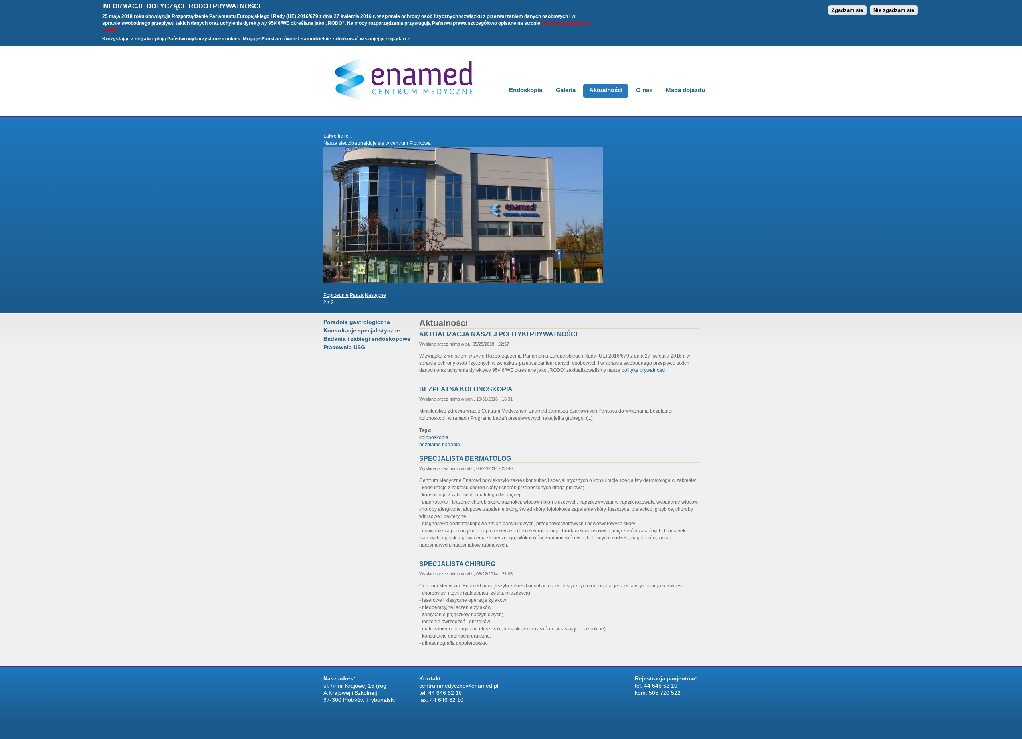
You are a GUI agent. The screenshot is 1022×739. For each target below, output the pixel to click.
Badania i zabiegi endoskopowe (366, 339)
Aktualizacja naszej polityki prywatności (498, 334)
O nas (644, 90)
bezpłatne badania (439, 444)
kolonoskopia (433, 437)
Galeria (566, 90)
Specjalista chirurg (457, 564)
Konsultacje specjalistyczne (361, 330)
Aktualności (605, 90)
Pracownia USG (344, 347)
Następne (375, 295)
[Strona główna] (400, 104)
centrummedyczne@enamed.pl (458, 685)
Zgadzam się (847, 10)
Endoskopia (525, 90)
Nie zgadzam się (893, 10)
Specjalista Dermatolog (465, 458)
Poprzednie (336, 295)
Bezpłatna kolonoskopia (466, 389)
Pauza (357, 295)
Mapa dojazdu (685, 90)
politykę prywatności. (644, 370)
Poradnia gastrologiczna (356, 322)
